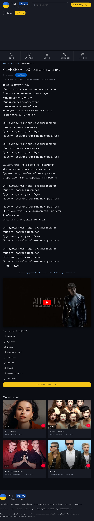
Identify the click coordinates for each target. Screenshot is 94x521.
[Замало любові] (69, 419)
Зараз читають (40, 504)
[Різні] (69, 459)
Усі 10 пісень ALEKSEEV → (47, 385)
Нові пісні (4, 504)
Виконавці (81, 5)
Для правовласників (65, 509)
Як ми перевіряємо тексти (65, 273)
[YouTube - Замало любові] (88, 425)
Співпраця (29, 509)
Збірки (59, 504)
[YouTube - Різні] (88, 465)
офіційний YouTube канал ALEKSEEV (40, 273)
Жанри (51, 504)
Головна (6, 63)
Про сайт (68, 504)
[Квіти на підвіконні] (24, 459)
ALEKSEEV (15, 63)
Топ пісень (15, 504)
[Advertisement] (47, 34)
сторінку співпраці (27, 516)
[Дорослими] (24, 419)
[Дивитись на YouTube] (47, 302)
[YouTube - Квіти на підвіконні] (43, 465)
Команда (78, 504)
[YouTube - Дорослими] (43, 425)
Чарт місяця (27, 504)
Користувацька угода (45, 509)
